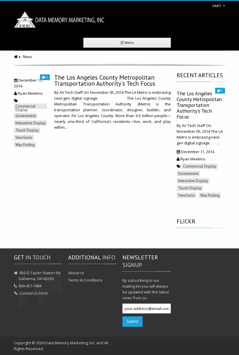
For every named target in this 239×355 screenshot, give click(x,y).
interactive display (30, 123)
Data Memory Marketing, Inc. (70, 342)
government (25, 115)
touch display (27, 130)
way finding (25, 144)
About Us (76, 272)
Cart (217, 5)
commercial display (25, 106)
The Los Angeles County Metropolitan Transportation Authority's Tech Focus (104, 80)
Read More (63, 138)
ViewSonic (23, 137)
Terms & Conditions (85, 280)
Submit (132, 321)
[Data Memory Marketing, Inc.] (59, 19)
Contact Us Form (33, 293)
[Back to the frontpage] (16, 56)
